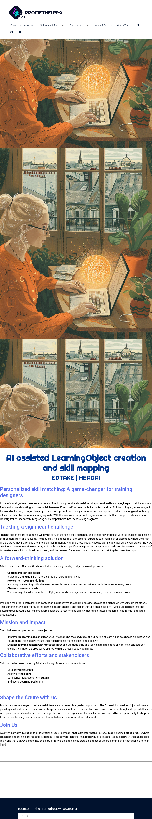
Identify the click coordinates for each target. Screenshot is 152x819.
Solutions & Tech (49, 25)
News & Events (103, 25)
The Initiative (77, 25)
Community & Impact (22, 25)
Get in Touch (124, 25)
